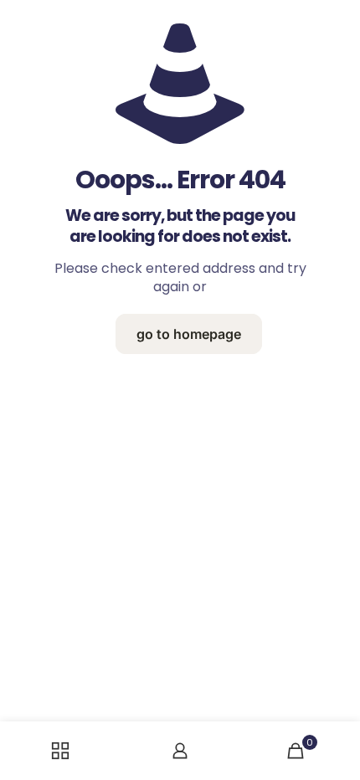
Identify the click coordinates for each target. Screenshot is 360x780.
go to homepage (188, 334)
